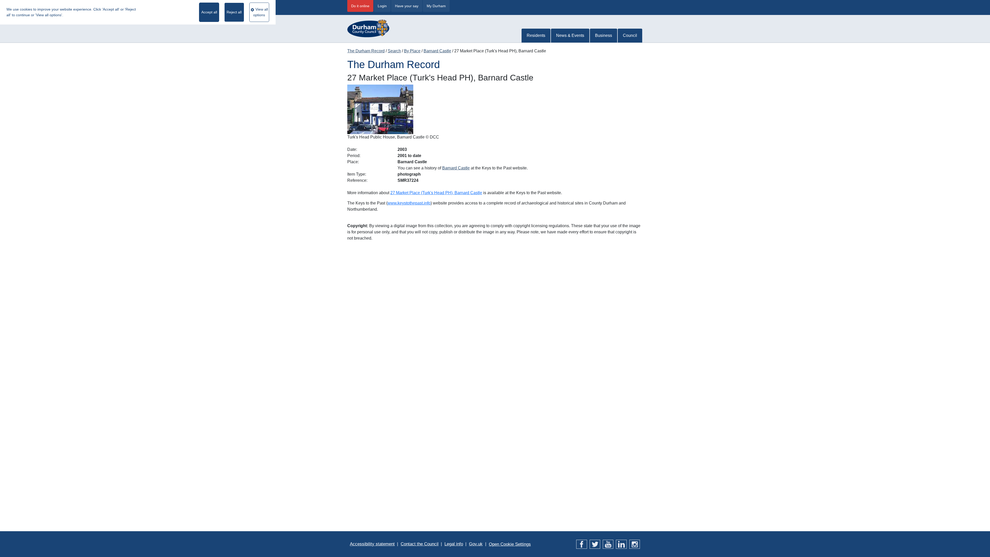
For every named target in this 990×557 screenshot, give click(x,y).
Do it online (360, 6)
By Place (412, 51)
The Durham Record (366, 51)
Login (382, 6)
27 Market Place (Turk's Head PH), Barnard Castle (436, 193)
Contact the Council (420, 544)
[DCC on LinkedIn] (621, 544)
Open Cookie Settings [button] (510, 544)
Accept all (209, 12)
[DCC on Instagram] (634, 544)
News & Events (570, 35)
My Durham (436, 6)
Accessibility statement (372, 544)
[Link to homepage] (368, 26)
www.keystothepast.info (409, 203)
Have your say (406, 6)
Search (394, 51)
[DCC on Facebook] (581, 544)
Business (603, 35)
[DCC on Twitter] (594, 544)
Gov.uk (476, 544)
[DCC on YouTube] (608, 544)
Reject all (234, 12)
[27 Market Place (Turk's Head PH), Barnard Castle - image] (380, 109)
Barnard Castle (437, 51)
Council (630, 35)
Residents (536, 35)
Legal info (453, 544)
